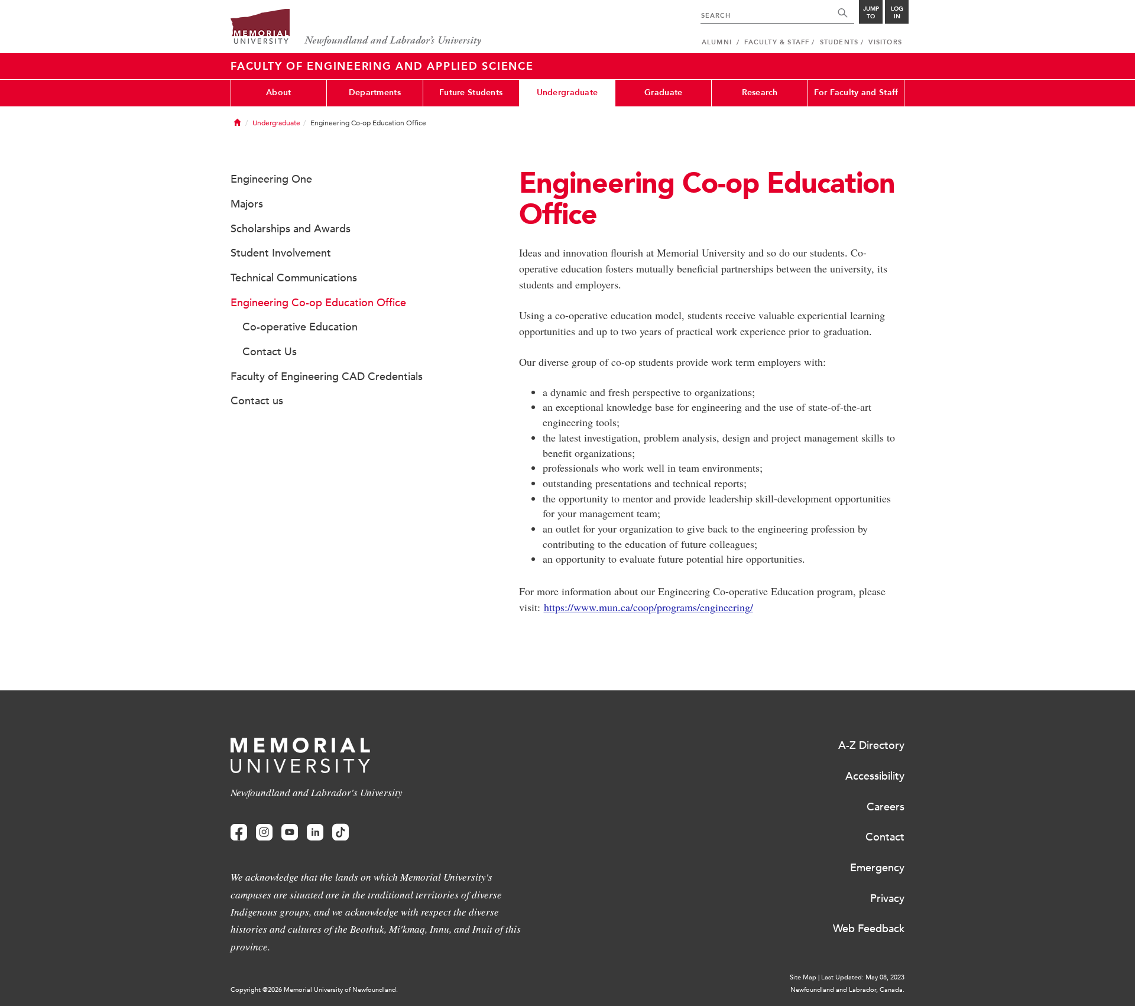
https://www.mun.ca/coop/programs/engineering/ (648, 607)
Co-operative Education (300, 326)
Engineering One (271, 179)
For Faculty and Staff (856, 92)
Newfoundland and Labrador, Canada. (847, 990)
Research (760, 92)
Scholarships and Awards (291, 228)
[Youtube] (289, 832)
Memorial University (356, 28)
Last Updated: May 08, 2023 (862, 977)
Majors (247, 203)
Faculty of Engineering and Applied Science (382, 66)
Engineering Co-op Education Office (318, 302)
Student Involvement (281, 252)
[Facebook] (239, 832)
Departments (375, 92)
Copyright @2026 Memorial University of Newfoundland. (314, 990)
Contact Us (269, 351)
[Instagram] (264, 832)
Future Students (470, 92)
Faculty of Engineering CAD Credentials (327, 376)
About (278, 92)
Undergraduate (567, 92)
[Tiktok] (340, 832)
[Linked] (315, 832)
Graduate (663, 92)
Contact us (257, 400)
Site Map (803, 977)
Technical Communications (294, 277)
